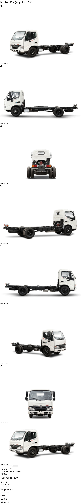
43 (1, 185)
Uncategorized (5, 492)
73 (1, 66)
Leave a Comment (4, 63)
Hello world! (4, 474)
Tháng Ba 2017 (5, 486)
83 (1, 6)
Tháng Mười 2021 (6, 484)
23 (1, 305)
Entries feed (4, 499)
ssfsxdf (3, 473)
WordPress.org (5, 502)
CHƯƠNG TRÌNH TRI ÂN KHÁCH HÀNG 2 (11, 471)
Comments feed (5, 500)
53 (1, 125)
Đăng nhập (4, 498)
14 (1, 365)
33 (1, 245)
